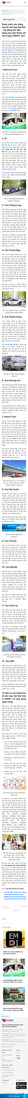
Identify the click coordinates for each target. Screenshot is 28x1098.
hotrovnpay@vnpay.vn (11, 1044)
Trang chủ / (5, 10)
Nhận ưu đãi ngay (14, 1096)
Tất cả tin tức (5, 1016)
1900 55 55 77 (9, 1046)
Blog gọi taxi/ (13, 10)
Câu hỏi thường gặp (7, 1072)
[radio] (15, 908)
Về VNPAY (4, 1083)
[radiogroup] (20, 908)
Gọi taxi (18, 1053)
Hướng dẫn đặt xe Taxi (8, 1070)
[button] (14, 20)
